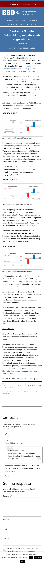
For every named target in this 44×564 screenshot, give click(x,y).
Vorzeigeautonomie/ (12, 385)
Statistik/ (4, 385)
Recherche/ (31, 384)
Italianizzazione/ (23, 385)
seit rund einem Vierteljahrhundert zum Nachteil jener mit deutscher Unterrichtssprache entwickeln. (19, 68)
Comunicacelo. (6, 393)
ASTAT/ (4, 387)
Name (6, 520)
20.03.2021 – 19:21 (17, 443)
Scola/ (36, 384)
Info (22, 561)
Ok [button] (31, 557)
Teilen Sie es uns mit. (20, 391)
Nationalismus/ (17, 384)
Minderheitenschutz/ (9, 384)
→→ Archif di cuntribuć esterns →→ (22, 4)
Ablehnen (38, 557)
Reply (7, 476)
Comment (7, 496)
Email (5, 529)
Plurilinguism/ (25, 384)
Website (6, 539)
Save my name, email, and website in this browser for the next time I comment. (21, 549)
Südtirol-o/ (35, 385)
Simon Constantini (19, 48)
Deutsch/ (11, 387)
